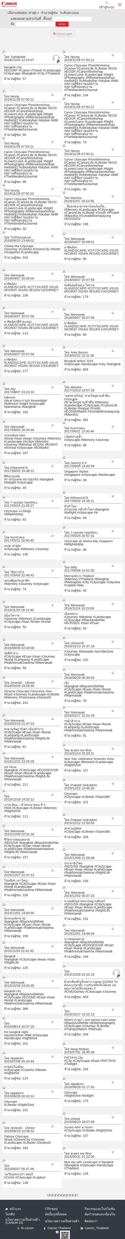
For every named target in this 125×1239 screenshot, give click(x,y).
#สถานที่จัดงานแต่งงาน (88, 72)
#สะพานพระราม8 (12, 395)
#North (38, 243)
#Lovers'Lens (89, 66)
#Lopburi (27, 1172)
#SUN (96, 245)
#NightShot (103, 756)
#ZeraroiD (21, 691)
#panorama (9, 398)
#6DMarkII (29, 439)
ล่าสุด (25, 12)
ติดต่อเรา (89, 1214)
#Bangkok (9, 67)
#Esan (100, 614)
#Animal (8, 439)
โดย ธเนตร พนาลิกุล (73, 744)
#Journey (8, 243)
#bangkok (98, 358)
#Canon (17, 64)
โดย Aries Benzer (72, 347)
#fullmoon (36, 395)
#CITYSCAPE (85, 245)
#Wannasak (44, 654)
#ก (5, 473)
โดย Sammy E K (71, 457)
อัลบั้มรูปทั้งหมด (52, 1208)
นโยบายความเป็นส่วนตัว (56, 1214)
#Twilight (103, 1055)
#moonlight (26, 395)
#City (17, 67)
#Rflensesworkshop (88, 69)
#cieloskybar (115, 69)
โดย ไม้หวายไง (10, 566)
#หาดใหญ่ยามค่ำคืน (73, 393)
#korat (7, 433)
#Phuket (76, 207)
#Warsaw (93, 1020)
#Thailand (25, 67)
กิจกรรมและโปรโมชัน (94, 1203)
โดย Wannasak (71, 233)
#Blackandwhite (72, 614)
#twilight (42, 473)
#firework (80, 756)
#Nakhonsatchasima (27, 654)
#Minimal (36, 436)
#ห (115, 504)
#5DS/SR (8, 837)
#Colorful (18, 243)
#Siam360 (90, 791)
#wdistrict (103, 69)
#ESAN (67, 248)
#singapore (69, 469)
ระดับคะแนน (49, 12)
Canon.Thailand (49, 1222)
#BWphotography (90, 1017)
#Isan (93, 614)
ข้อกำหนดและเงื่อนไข (94, 1208)
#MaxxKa (85, 207)
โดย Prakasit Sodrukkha (75, 779)
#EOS (96, 63)
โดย (5, 790)
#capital (89, 576)
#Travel (25, 64)
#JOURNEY (78, 248)
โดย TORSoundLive (13, 232)
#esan (20, 433)
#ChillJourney (71, 982)
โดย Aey (7, 383)
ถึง (67, 18)
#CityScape (9, 651)
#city (90, 358)
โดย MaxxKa (70, 192)
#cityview (79, 576)
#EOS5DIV (69, 210)
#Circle (7, 1172)
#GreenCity (28, 243)
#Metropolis (101, 573)
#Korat (7, 616)
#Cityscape (47, 64)
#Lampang (50, 651)
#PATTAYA (93, 1055)
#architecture (91, 646)
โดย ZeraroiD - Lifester (14, 677)
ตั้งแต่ (34, 18)
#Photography (71, 69)
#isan (13, 433)
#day (95, 576)
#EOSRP (8, 64)
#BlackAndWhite (83, 680)
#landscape (81, 358)
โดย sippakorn (10, 1052)
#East (6, 688)
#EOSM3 (48, 988)
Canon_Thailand (78, 1222)
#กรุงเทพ (11, 473)
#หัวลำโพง (78, 504)
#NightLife (30, 729)
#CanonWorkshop (73, 66)
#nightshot (52, 1029)
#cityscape (69, 358)
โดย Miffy (68, 562)
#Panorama (9, 691)
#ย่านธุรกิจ (21, 473)
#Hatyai (89, 396)
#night (45, 395)
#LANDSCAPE (71, 245)
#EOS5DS (85, 614)
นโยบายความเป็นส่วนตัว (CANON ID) (22, 1214)
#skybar (68, 72)
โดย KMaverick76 (12, 462)
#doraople (79, 646)
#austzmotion (10, 1029)
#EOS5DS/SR (33, 764)
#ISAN (111, 245)
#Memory (68, 204)
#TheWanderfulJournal (75, 75)
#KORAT (103, 245)
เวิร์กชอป (49, 1203)
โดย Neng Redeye (72, 1043)
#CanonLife (78, 63)
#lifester (28, 1064)
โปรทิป (8, 1208)
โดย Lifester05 (70, 637)
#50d (6, 802)
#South (67, 207)
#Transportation (81, 1020)
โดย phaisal (69, 1113)
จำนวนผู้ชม (37, 12)
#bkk (20, 1029)
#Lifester (88, 63)
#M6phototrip (10, 508)
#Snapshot (47, 243)
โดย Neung (69, 51)
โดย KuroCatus (71, 422)
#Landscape (35, 64)
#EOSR (103, 63)
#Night (112, 66)
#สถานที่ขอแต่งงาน (108, 72)
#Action (7, 436)
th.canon (24, 1222)
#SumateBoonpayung (100, 207)
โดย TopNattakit (11, 51)
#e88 (75, 72)
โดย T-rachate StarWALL (15, 497)
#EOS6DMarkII (108, 396)
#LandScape (10, 654)
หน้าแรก (13, 1203)
